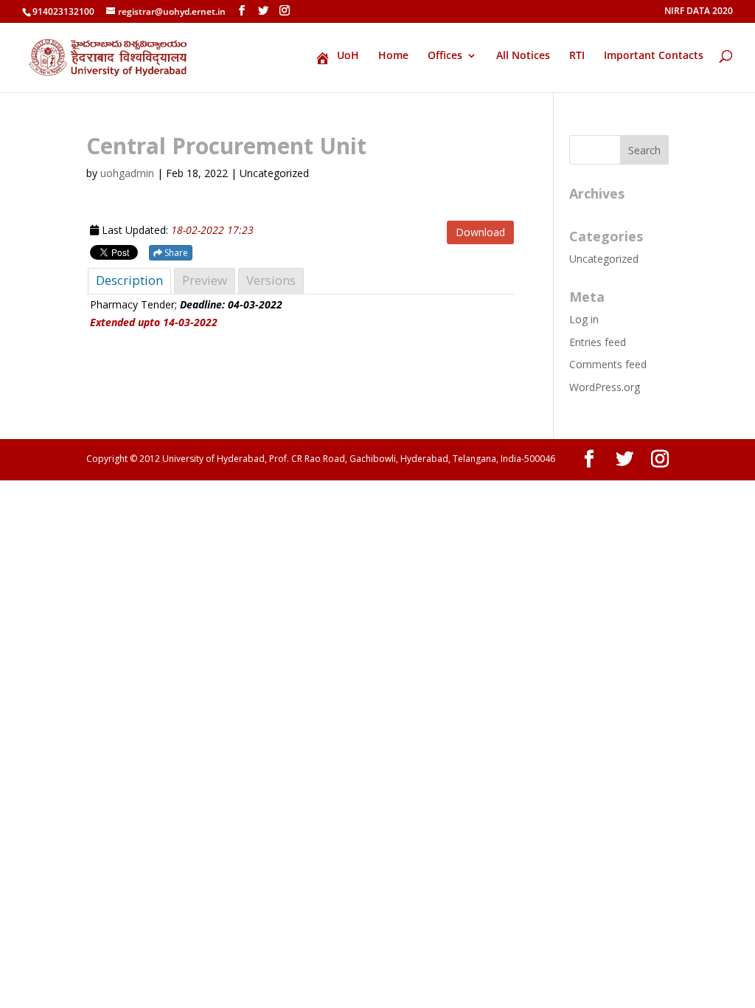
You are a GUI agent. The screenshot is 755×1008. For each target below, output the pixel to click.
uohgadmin (127, 173)
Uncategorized (604, 259)
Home (393, 56)
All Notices (523, 56)
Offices (445, 56)
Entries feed (597, 342)
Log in (584, 319)
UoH (348, 56)
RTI (577, 56)
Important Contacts (653, 56)
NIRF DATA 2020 (698, 12)
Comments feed (608, 364)
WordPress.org (604, 387)
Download (480, 232)
